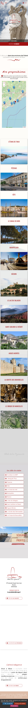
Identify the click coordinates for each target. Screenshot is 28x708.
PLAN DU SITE (9, 697)
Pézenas (9, 482)
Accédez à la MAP (12, 475)
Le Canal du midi (12, 489)
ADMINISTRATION (18, 697)
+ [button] (4, 83)
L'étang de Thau (12, 478)
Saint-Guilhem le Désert (14, 504)
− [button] (4, 85)
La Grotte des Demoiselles (15, 511)
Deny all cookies (20, 703)
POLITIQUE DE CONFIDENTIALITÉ (19, 695)
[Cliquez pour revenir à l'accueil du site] (14, 20)
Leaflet (24, 127)
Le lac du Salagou (12, 500)
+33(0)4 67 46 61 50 (14, 590)
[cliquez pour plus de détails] (14, 139)
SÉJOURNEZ (20, 535)
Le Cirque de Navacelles (14, 515)
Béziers (9, 497)
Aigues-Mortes (11, 508)
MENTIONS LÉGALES (5, 695)
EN (26, 3)
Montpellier (10, 493)
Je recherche (15, 643)
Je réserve (14, 685)
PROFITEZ (20, 540)
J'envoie (14, 598)
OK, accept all (8, 703)
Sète (8, 486)
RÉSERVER (14, 44)
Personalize (14, 706)
